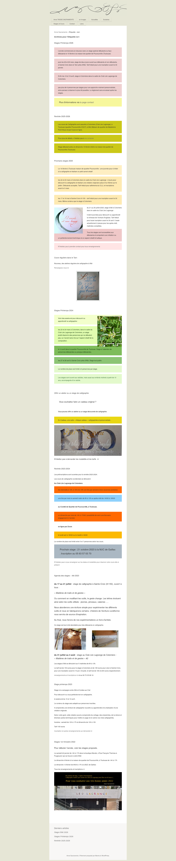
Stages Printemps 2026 (63, 42)
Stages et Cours (59, 24)
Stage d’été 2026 (61, 832)
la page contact (87, 102)
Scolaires (106, 19)
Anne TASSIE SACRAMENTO (64, 19)
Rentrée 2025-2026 (62, 116)
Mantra (97, 855)
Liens (82, 24)
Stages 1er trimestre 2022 (64, 741)
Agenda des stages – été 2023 (66, 575)
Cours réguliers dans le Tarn (65, 257)
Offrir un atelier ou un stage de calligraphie (71, 393)
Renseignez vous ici (61, 268)
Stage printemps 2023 (63, 684)
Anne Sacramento (60, 32)
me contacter (89, 138)
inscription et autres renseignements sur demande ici (73, 731)
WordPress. (105, 855)
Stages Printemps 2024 (63, 310)
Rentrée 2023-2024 (62, 468)
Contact (72, 24)
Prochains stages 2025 (63, 160)
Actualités (94, 19)
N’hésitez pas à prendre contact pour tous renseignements (79, 246)
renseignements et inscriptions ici (66, 675)
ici (98, 459)
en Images (82, 19)
